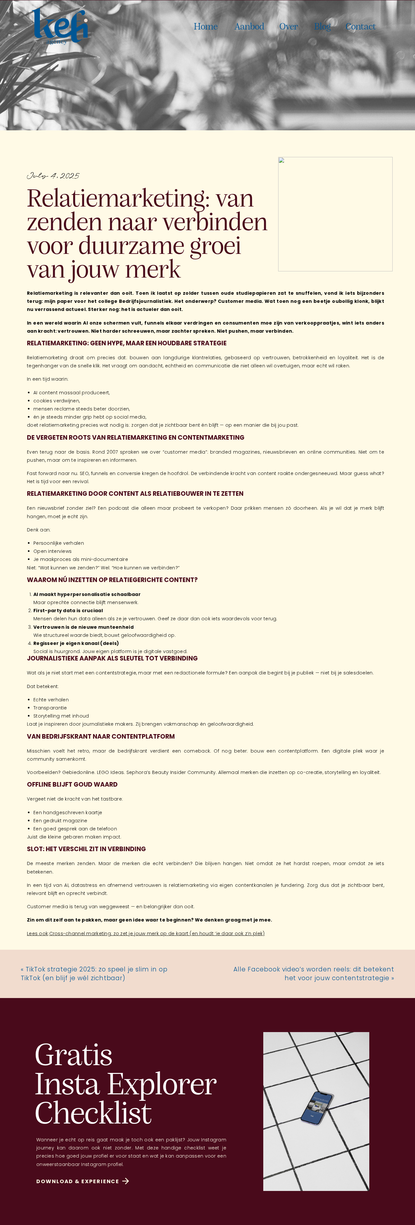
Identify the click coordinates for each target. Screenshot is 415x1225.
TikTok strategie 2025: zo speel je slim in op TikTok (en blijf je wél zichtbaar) (94, 973)
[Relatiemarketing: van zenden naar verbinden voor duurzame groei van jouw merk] (335, 214)
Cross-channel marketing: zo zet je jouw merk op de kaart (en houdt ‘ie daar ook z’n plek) (157, 933)
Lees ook (37, 933)
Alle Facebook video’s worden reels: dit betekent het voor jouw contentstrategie (313, 973)
